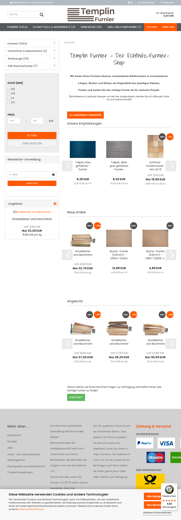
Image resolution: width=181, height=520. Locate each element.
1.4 (12, 98)
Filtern (32, 135)
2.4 (13, 102)
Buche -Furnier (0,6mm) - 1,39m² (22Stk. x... (155, 255)
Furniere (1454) (17, 27)
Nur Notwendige (158, 505)
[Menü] (175, 485)
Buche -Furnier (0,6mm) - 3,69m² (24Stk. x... (119, 255)
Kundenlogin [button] (147, 2)
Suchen (152, 27)
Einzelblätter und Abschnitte (82, 253)
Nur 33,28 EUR (32, 229)
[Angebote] (55, 204)
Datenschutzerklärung (31, 509)
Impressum (14, 435)
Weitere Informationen (157, 512)
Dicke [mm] (15, 83)
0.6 (13, 89)
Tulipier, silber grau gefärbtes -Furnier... (119, 166)
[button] (130, 2)
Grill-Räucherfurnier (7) (124, 27)
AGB (9, 448)
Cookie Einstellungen (20, 472)
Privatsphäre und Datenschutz (26, 466)
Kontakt (76, 397)
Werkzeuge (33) (91, 27)
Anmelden (32, 183)
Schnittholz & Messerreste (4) (54, 27)
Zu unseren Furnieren (85, 115)
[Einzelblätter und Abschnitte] (32, 212)
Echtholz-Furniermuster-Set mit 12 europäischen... (155, 166)
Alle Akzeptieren (158, 496)
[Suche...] (41, 14)
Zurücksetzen (32, 143)
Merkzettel (168, 2)
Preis (11, 114)
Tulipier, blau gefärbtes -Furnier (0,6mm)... (82, 166)
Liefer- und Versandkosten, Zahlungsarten (24, 457)
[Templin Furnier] (90, 14)
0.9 (13, 93)
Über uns (168, 27)
